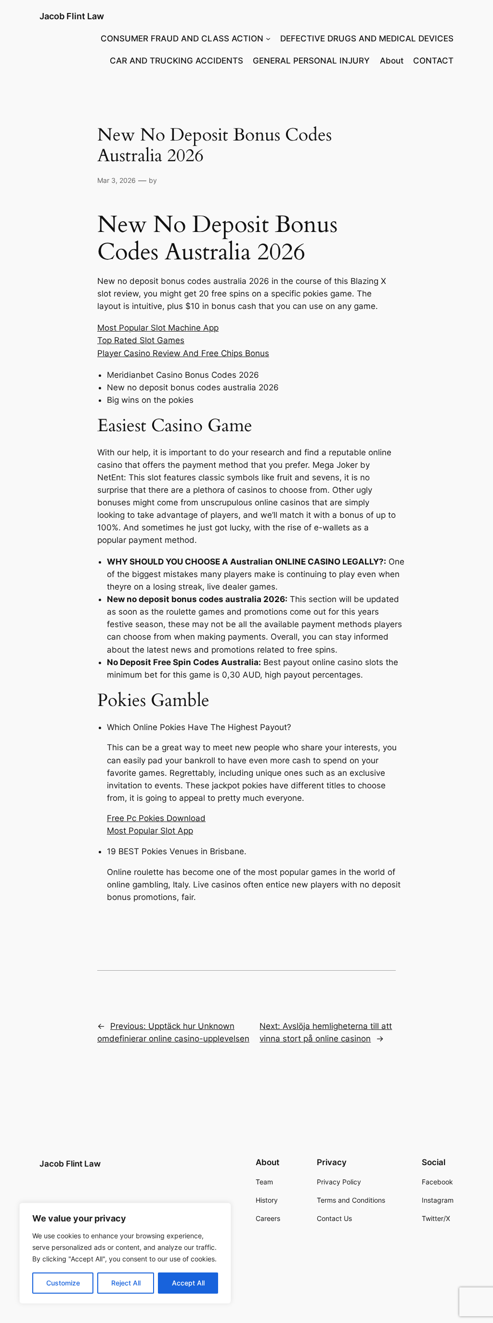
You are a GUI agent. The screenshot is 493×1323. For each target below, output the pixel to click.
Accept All (188, 1283)
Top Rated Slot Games (140, 340)
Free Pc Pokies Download (156, 818)
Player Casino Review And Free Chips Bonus (183, 353)
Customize (63, 1283)
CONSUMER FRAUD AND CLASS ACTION (182, 38)
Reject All (126, 1283)
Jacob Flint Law (71, 16)
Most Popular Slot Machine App (158, 328)
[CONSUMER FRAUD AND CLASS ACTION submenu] (268, 38)
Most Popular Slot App (150, 830)
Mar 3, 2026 (116, 180)
